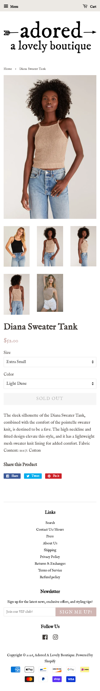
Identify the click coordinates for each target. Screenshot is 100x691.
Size (7, 352)
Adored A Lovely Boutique (55, 655)
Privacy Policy (50, 557)
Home (8, 69)
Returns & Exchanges (50, 564)
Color (9, 374)
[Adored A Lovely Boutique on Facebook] (45, 638)
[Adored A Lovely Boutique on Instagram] (55, 638)
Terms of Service (50, 570)
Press (50, 536)
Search (50, 523)
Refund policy (50, 577)
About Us (50, 543)
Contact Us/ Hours (50, 529)
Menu (13, 7)
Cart (92, 7)
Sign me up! (76, 612)
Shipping (50, 550)
